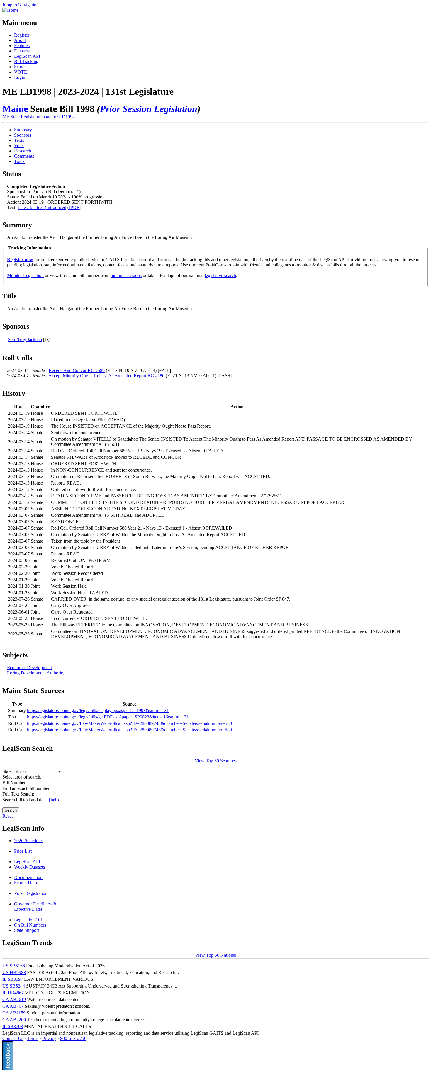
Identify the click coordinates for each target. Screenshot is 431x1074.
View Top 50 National (215, 955)
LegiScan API (27, 56)
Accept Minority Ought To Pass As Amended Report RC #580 (106, 375)
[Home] (10, 10)
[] (54, 799)
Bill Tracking (26, 61)
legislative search (220, 275)
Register (21, 35)
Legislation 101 (28, 919)
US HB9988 (14, 972)
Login (19, 77)
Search (20, 66)
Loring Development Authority (36, 672)
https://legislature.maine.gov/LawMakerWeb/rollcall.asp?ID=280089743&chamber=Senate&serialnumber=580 (129, 723)
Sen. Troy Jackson (25, 339)
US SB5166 (13, 965)
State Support (26, 930)
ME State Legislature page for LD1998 (38, 116)
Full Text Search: (18, 793)
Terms (32, 1038)
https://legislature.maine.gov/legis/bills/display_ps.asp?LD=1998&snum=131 (98, 710)
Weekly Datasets (29, 866)
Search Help (25, 882)
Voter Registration (30, 893)
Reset (7, 815)
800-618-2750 (73, 1038)
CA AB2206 (14, 1019)
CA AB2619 (14, 999)
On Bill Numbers (30, 924)
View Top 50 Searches (216, 760)
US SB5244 (13, 985)
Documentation (28, 877)
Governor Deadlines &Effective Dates (35, 906)
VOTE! (21, 71)
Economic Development (29, 667)
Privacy (49, 1038)
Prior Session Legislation (148, 108)
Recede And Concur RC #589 (77, 370)
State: (8, 771)
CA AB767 (12, 1006)
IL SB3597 (12, 979)
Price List (23, 851)
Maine (15, 108)
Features (22, 45)
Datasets (22, 50)
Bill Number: (15, 782)
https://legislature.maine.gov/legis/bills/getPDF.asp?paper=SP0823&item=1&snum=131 (108, 716)
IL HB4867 (13, 992)
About (20, 40)
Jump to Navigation (20, 4)
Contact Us (12, 1038)
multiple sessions (126, 275)
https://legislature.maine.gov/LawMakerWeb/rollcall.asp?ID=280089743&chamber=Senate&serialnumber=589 (129, 729)
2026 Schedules (28, 840)
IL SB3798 (12, 1026)
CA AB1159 (14, 1012)
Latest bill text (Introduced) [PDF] (49, 207)
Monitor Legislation (25, 275)
